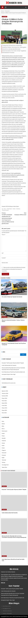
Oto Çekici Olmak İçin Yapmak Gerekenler (12, 296)
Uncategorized (5, 464)
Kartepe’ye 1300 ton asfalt (20, 213)
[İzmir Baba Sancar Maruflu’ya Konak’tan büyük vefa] (14, 550)
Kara (5, 208)
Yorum (3, 234)
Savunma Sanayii (5, 210)
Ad (3, 253)
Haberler (4, 440)
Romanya (18, 208)
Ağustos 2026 (5, 391)
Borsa (3, 428)
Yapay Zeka (4, 467)
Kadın (3, 445)
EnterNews (18, 616)
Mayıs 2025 (4, 407)
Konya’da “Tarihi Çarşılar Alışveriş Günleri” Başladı (13, 362)
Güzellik (3, 438)
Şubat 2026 (4, 403)
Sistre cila (3, 582)
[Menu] (5, 7)
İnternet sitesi (5, 262)
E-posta (4, 257)
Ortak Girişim (9, 208)
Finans (9, 293)
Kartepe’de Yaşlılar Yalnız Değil (8, 374)
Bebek (3, 423)
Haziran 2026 (5, 395)
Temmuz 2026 (5, 393)
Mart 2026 (4, 400)
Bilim (3, 426)
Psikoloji (4, 455)
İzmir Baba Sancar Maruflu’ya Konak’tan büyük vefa (13, 372)
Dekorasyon (4, 431)
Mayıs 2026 (4, 398)
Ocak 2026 (4, 405)
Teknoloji (4, 460)
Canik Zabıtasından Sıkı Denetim (9, 365)
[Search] (26, 7)
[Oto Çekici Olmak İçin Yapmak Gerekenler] (14, 287)
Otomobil (4, 16)
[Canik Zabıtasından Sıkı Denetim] (14, 503)
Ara (4, 352)
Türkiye (3, 462)
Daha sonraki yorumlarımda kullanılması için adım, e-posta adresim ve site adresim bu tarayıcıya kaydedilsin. (13, 269)
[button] (5, 7)
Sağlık (3, 457)
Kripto (3, 447)
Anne (3, 421)
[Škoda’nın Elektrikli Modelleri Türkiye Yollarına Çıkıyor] (14, 310)
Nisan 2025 (4, 410)
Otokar (14, 208)
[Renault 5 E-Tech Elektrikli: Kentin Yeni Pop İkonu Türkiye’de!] (14, 334)
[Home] (2, 7)
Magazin (4, 450)
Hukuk (3, 443)
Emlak (3, 433)
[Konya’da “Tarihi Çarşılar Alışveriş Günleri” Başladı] (14, 480)
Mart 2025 (4, 412)
